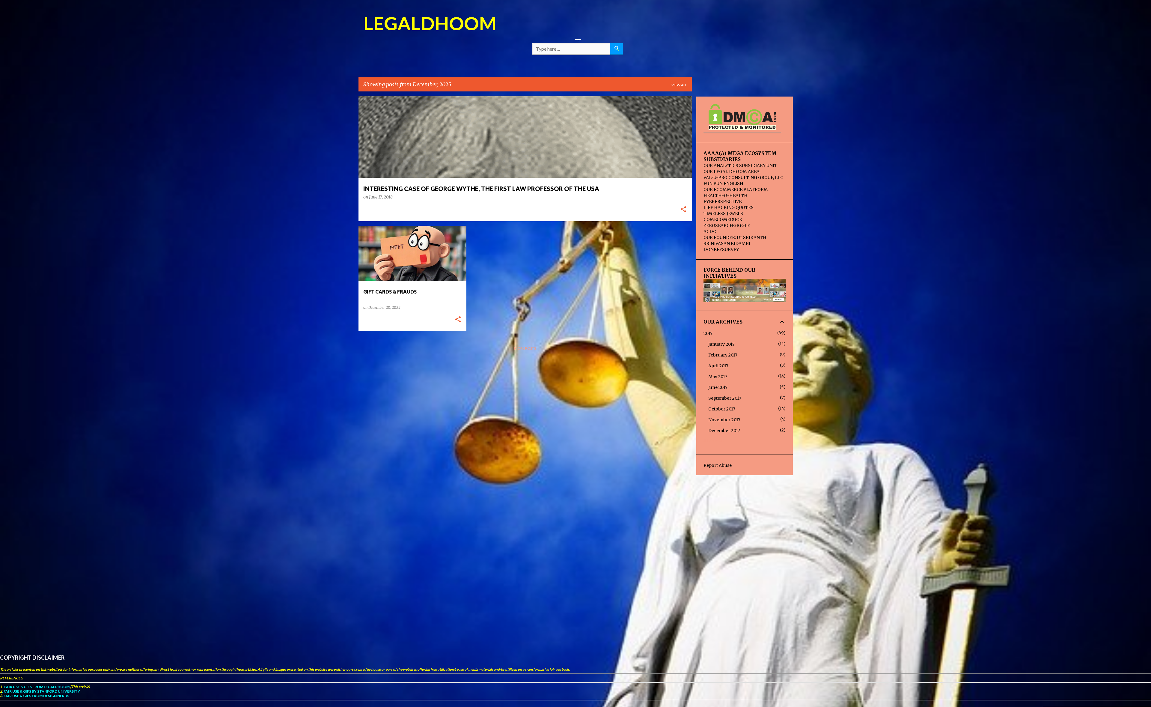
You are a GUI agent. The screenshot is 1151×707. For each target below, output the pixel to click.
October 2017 (721, 409)
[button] (683, 210)
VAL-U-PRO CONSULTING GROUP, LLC (743, 177)
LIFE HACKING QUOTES (728, 207)
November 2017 (724, 419)
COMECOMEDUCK (722, 219)
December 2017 (724, 430)
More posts (525, 348)
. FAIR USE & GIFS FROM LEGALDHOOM (36, 687)
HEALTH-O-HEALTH (725, 195)
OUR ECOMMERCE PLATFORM (735, 189)
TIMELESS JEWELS (723, 213)
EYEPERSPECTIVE (722, 201)
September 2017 (724, 398)
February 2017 (722, 355)
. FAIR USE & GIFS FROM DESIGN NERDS (35, 696)
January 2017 (721, 344)
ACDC (709, 231)
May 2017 (717, 376)
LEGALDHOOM (429, 23)
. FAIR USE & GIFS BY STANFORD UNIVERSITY (41, 691)
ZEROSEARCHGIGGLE (726, 225)
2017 (707, 333)
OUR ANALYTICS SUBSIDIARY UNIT (740, 165)
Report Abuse (717, 465)
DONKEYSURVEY (721, 249)
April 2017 (718, 365)
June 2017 (717, 387)
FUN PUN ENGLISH (723, 183)
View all (679, 85)
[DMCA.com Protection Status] (742, 127)
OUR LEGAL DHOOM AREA (731, 171)
